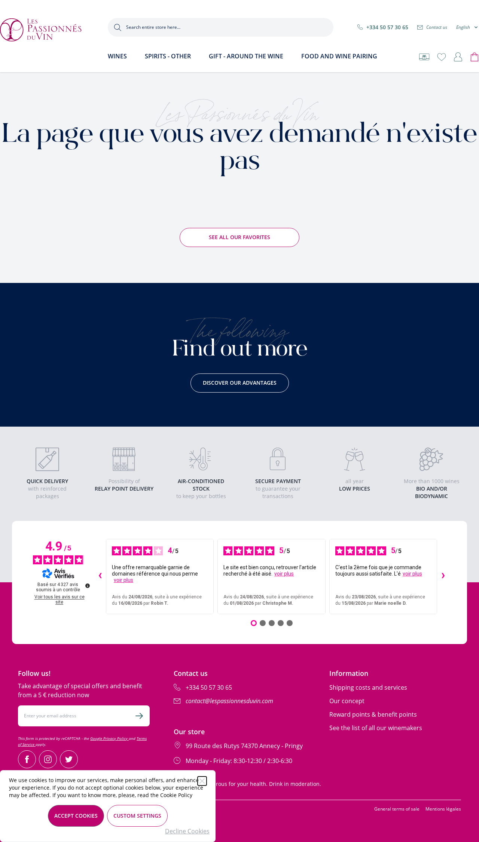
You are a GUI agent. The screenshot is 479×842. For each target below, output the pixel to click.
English (463, 27)
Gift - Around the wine (246, 56)
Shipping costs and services (368, 687)
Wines (117, 56)
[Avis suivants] (443, 576)
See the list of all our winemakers (375, 728)
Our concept (346, 701)
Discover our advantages (240, 382)
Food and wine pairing (339, 56)
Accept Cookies (76, 815)
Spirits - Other (168, 56)
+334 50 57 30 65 (387, 27)
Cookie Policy (176, 795)
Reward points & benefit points (373, 714)
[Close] (202, 781)
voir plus (123, 580)
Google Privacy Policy (109, 738)
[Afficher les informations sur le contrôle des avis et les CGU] (88, 586)
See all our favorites (239, 237)
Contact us (436, 27)
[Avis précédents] (100, 576)
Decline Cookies (187, 831)
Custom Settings (137, 815)
